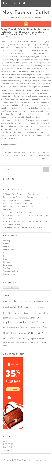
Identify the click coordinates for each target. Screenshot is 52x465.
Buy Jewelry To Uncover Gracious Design (18, 206)
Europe (7, 313)
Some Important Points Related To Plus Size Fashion (23, 227)
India (34, 312)
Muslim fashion (9, 209)
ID (29, 313)
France (16, 312)
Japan (5, 317)
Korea (21, 318)
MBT (29, 322)
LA (25, 318)
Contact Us (7, 441)
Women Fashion (9, 274)
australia (12, 301)
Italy (46, 313)
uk (10, 332)
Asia (5, 301)
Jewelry (5, 259)
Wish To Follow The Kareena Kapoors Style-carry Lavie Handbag (38, 155)
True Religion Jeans (34, 327)
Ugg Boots (7, 268)
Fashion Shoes (9, 250)
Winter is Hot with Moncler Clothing (16, 200)
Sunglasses (7, 265)
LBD (27, 318)
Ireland (41, 313)
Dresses (6, 244)
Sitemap (6, 450)
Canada (40, 301)
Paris (44, 322)
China (17, 306)
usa (5, 338)
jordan (16, 318)
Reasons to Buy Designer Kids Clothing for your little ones (25, 197)
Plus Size (6, 262)
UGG (5, 333)
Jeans (5, 256)
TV (42, 327)
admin (16, 37)
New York (36, 322)
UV (10, 338)
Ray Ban (16, 327)
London (33, 317)
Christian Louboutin (29, 307)
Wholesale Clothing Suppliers (24, 338)
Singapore (24, 327)
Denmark (40, 307)
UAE (45, 327)
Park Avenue (8, 327)
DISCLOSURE (8, 444)
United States (35, 333)
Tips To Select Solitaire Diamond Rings (18, 212)
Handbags (12, 145)
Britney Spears (22, 301)
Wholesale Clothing (10, 271)
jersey (11, 318)
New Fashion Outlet (26, 12)
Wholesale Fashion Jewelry (26, 342)
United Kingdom (19, 333)
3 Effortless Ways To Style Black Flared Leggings (21, 194)
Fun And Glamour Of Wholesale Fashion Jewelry (21, 203)
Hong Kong (24, 313)
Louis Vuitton (19, 322)
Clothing (6, 241)
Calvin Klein (32, 301)
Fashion (6, 247)
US (45, 333)
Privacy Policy (8, 447)
